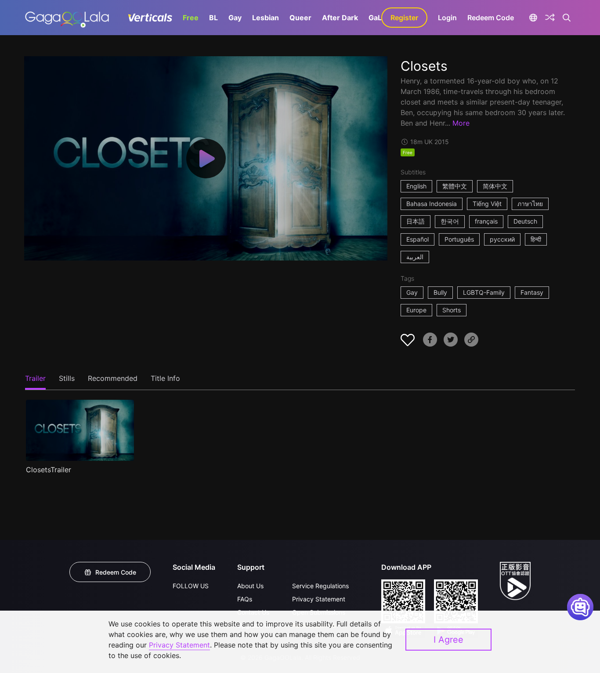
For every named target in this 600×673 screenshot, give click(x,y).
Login (447, 17)
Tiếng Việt (487, 203)
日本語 (415, 221)
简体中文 (495, 186)
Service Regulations (320, 586)
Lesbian (265, 17)
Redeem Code (490, 17)
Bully (440, 292)
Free (191, 17)
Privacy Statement (318, 599)
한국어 (450, 221)
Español (417, 239)
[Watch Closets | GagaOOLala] (67, 17)
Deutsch (525, 221)
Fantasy (531, 292)
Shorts (451, 310)
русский (502, 239)
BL (213, 17)
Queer (300, 17)
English (416, 186)
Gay (235, 17)
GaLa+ (379, 17)
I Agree (448, 639)
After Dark (340, 17)
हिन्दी (536, 239)
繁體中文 (454, 186)
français (486, 221)
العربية (414, 257)
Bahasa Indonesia (431, 203)
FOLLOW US (191, 586)
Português (459, 239)
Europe (416, 310)
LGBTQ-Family (484, 292)
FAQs (244, 599)
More (461, 123)
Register (404, 17)
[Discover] (550, 17)
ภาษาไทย (530, 203)
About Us (250, 586)
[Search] (566, 17)
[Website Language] (533, 17)
